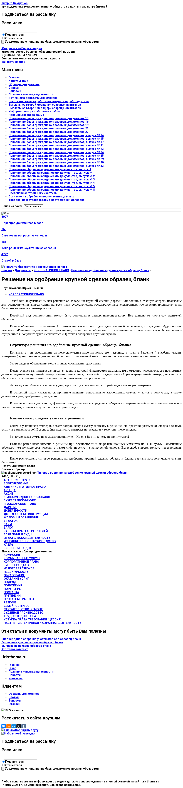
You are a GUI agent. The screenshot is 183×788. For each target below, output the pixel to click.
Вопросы (15, 91)
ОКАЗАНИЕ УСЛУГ (16, 578)
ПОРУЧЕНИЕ (12, 589)
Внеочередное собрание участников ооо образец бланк (41, 639)
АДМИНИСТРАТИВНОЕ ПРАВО (25, 487)
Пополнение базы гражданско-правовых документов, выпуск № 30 (56, 162)
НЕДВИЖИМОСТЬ (16, 572)
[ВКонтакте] (3, 726)
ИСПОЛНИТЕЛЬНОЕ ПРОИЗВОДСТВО (30, 541)
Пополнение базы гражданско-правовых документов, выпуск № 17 (56, 142)
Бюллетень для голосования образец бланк (32, 642)
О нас (12, 668)
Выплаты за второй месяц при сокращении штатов (45, 104)
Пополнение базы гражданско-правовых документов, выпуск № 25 (56, 155)
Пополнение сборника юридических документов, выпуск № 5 (52, 186)
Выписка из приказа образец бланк (26, 645)
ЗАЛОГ (8, 527)
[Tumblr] (23, 726)
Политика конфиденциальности (31, 94)
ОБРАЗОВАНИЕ (14, 575)
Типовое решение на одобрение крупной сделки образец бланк (82, 472)
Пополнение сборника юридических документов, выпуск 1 (50, 169)
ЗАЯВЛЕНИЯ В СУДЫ (18, 534)
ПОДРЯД (10, 582)
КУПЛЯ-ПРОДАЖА (16, 565)
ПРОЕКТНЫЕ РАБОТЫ (19, 599)
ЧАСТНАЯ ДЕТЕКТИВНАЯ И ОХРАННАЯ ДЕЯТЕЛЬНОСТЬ (42, 623)
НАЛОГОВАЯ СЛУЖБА (19, 568)
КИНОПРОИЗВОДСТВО (20, 548)
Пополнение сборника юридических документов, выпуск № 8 (52, 189)
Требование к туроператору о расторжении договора (47, 200)
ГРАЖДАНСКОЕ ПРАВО (20, 504)
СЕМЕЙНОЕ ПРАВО (16, 606)
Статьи (14, 87)
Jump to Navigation (14, 3)
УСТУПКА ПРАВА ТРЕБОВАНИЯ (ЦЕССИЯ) (32, 619)
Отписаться (13, 38)
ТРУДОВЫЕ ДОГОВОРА (20, 616)
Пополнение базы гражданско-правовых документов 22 (48, 128)
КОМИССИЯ (12, 555)
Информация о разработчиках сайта (34, 111)
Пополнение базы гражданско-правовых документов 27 (48, 132)
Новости (15, 675)
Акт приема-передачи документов (33, 98)
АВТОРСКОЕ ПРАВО (17, 480)
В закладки (27, 733)
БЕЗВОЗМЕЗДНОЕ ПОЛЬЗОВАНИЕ (27, 497)
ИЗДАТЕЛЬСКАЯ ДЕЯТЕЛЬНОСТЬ (27, 538)
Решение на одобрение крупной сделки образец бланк (110, 270)
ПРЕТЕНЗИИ (12, 595)
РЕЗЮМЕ (10, 602)
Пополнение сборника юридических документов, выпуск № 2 (52, 176)
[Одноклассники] (8, 726)
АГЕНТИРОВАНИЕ (16, 483)
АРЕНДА (10, 490)
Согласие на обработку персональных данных (41, 196)
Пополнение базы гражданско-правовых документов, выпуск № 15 (56, 138)
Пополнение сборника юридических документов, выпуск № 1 (52, 172)
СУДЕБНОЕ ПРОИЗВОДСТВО (23, 612)
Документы (23, 270)
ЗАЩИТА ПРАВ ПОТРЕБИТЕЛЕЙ (26, 531)
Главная (14, 77)
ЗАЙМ (8, 524)
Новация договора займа (26, 115)
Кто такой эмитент (14, 649)
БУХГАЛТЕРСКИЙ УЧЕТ (20, 500)
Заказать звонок (13, 62)
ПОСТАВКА (11, 592)
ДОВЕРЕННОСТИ (15, 510)
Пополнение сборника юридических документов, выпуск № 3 (52, 179)
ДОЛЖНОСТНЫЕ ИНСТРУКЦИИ (26, 514)
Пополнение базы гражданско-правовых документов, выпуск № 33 (56, 166)
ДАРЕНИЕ (10, 507)
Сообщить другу (26, 730)
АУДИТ (9, 493)
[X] (18, 726)
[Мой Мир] (13, 726)
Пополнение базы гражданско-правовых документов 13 (48, 118)
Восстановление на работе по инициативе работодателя (49, 101)
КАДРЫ (9, 544)
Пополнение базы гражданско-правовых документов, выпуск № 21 (56, 145)
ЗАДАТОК (11, 521)
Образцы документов (24, 84)
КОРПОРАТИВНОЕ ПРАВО (51, 270)
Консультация (18, 81)
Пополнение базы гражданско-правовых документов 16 (48, 121)
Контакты (16, 678)
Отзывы (14, 704)
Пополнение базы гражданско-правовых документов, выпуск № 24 (56, 152)
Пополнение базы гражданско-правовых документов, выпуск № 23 (56, 149)
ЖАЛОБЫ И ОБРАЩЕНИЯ (21, 517)
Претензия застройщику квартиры (33, 193)
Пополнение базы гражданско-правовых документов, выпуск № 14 (56, 135)
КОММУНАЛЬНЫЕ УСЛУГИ (22, 558)
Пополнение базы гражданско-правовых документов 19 (48, 125)
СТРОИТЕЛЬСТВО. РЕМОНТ (23, 609)
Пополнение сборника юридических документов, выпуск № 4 (52, 183)
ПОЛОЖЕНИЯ (13, 585)
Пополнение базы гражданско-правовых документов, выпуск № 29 (56, 159)
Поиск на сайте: (12, 206)
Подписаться (14, 34)
